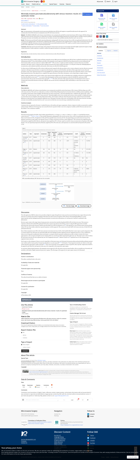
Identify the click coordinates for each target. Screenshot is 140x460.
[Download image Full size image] (57, 192)
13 (23, 166)
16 (65, 225)
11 (38, 76)
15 (24, 162)
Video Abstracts (58, 442)
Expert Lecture (58, 443)
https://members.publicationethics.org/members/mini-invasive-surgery (40, 422)
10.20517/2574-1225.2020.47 (28, 24)
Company (23, 441)
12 (29, 115)
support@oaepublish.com (61, 395)
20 (43, 244)
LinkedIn (92, 414)
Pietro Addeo (25, 20)
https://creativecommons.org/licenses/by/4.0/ (38, 371)
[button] (87, 14)
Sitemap (56, 416)
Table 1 (34, 116)
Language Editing (59, 437)
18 (24, 154)
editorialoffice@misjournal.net (29, 416)
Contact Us (57, 414)
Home (22, 4)
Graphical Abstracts (59, 440)
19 (51, 78)
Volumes (62, 4)
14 (24, 142)
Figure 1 (38, 116)
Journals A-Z (57, 435)
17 (61, 242)
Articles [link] (28, 7)
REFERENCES (26, 300)
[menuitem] (22, 4)
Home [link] (22, 7)
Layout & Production (60, 438)
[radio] (43, 332)
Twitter (92, 416)
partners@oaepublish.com (28, 439)
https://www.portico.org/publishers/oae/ (72, 425)
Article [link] (33, 7)
